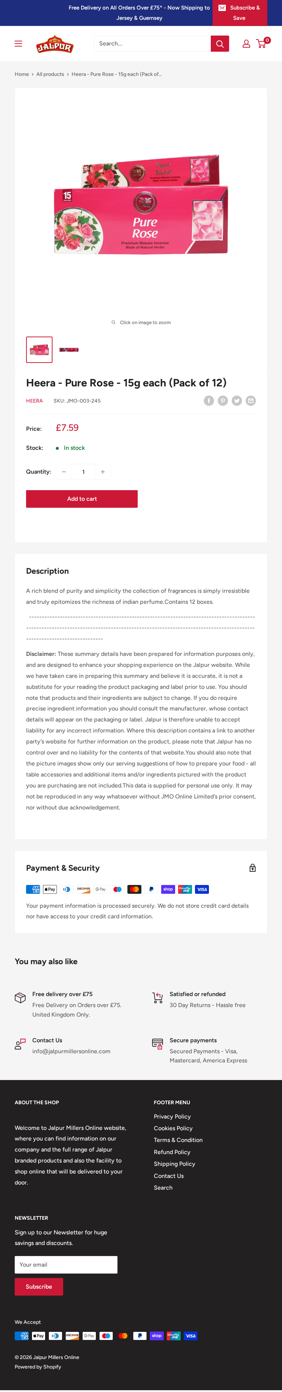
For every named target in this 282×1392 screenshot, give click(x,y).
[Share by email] (251, 400)
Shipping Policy (174, 1163)
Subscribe (39, 1286)
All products (50, 74)
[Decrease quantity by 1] (64, 472)
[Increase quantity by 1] (103, 472)
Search (163, 1187)
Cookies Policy (173, 1128)
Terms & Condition (178, 1139)
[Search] (220, 44)
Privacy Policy (172, 1116)
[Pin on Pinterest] (223, 400)
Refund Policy (172, 1152)
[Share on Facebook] (209, 400)
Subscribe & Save (245, 12)
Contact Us (169, 1175)
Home (22, 74)
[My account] (246, 44)
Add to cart (82, 498)
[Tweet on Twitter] (237, 400)
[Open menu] (18, 44)
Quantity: (38, 471)
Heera (34, 401)
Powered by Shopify (38, 1367)
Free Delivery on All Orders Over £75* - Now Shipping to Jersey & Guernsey (139, 12)
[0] (261, 43)
